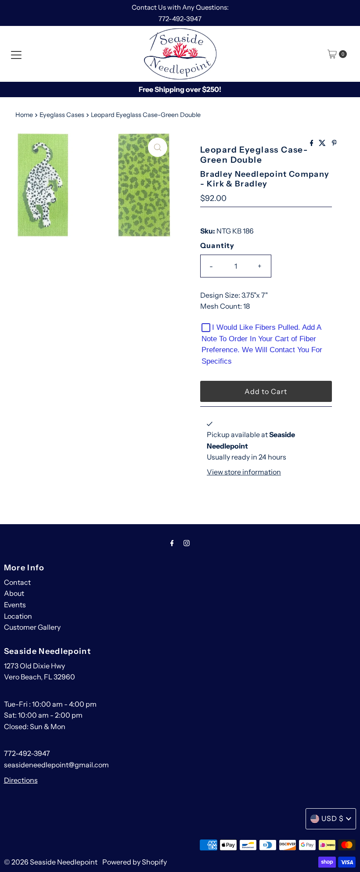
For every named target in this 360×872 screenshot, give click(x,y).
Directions (21, 780)
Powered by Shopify (134, 861)
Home (24, 115)
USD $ (332, 818)
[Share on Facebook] (312, 143)
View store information (244, 471)
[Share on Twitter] (323, 143)
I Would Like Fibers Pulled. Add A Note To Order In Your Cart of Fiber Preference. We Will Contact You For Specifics (262, 344)
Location (18, 616)
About (14, 593)
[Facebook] (172, 543)
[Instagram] (187, 543)
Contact (17, 582)
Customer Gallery (32, 627)
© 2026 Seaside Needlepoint (50, 861)
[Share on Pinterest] (334, 143)
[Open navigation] (16, 54)
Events (15, 604)
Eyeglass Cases (62, 115)
